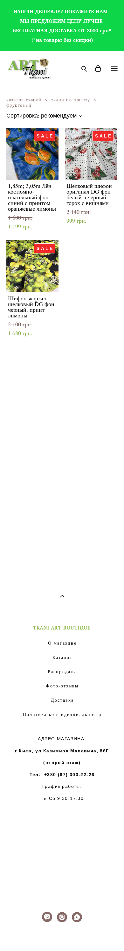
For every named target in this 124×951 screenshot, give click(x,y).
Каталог (62, 657)
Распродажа (62, 671)
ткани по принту (70, 100)
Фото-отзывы (62, 686)
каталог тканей (24, 100)
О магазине (62, 643)
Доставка (62, 700)
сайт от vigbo (62, 936)
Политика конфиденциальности (62, 714)
